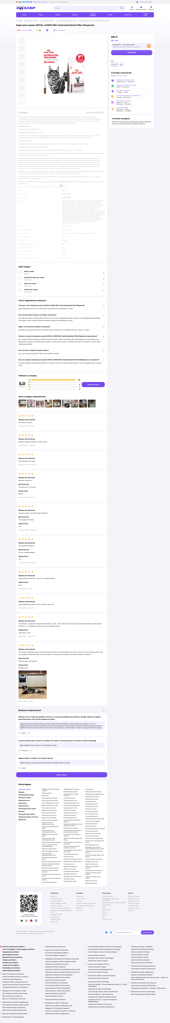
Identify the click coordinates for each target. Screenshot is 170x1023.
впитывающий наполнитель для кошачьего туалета (72, 831)
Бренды (104, 912)
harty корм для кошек (49, 808)
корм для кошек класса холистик (71, 794)
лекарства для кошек (92, 845)
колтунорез (89, 789)
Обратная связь (55, 919)
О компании (80, 896)
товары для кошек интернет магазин (50, 789)
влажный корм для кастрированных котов (49, 831)
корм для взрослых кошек (50, 851)
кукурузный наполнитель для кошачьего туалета (73, 824)
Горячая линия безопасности (85, 905)
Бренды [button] (21, 792)
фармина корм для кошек (50, 805)
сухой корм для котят (70, 800)
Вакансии (79, 908)
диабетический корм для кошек (50, 835)
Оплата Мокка (106, 905)
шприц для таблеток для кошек (93, 873)
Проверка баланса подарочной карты (114, 902)
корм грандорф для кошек (50, 803)
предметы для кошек (92, 796)
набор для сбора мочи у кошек (93, 877)
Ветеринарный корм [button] (26, 795)
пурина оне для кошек (49, 817)
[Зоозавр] (33, 8)
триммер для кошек (70, 881)
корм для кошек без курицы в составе (51, 878)
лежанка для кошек (91, 811)
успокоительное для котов (93, 859)
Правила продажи (56, 905)
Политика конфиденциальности (61, 908)
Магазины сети (107, 919)
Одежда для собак (134, 908)
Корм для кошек (47, 21)
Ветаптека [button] (22, 820)
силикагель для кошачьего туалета (72, 835)
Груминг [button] (21, 811)
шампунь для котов (70, 869)
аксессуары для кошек (71, 854)
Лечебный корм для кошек (67, 21)
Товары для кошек (31, 21)
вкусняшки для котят (70, 817)
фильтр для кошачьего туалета (95, 828)
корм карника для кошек (50, 798)
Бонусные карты (107, 896)
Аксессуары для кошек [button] (27, 809)
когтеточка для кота (91, 814)
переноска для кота (91, 806)
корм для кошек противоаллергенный (49, 854)
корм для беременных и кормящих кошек (49, 845)
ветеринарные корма (70, 791)
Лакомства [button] (22, 803)
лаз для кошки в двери (92, 821)
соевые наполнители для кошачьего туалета (72, 846)
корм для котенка (69, 798)
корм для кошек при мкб (50, 820)
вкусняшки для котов (70, 808)
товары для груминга (70, 866)
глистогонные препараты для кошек (94, 841)
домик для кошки (91, 809)
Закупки (79, 901)
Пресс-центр (80, 898)
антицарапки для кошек (71, 871)
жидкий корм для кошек (71, 789)
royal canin (45, 795)
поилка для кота (69, 864)
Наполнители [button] (23, 806)
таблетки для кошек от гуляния (92, 867)
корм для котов (47, 793)
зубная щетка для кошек (93, 833)
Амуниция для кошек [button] (26, 814)
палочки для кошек (70, 815)
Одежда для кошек (134, 901)
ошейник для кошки (91, 799)
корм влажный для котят (71, 803)
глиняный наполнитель (71, 828)
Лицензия (54, 896)
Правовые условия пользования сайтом (41, 931)
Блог (103, 916)
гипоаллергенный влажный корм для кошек (50, 864)
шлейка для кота (90, 801)
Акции (104, 907)
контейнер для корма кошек (73, 861)
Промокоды (106, 909)
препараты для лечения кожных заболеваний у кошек (94, 847)
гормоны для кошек (91, 864)
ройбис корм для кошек (49, 810)
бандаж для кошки (91, 883)
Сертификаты (55, 916)
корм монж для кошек (49, 813)
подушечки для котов (70, 813)
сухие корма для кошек (49, 882)
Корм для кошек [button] (24, 789)
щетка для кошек (69, 878)
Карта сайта (54, 921)
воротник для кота (91, 880)
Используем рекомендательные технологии (30, 933)
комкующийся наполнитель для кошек (72, 850)
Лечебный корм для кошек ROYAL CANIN (94, 21)
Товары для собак (133, 903)
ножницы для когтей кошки (72, 876)
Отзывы (104, 914)
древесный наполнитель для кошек (73, 839)
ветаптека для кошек (92, 836)
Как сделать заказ (56, 898)
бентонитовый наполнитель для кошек (72, 843)
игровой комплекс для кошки (94, 818)
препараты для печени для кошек (94, 851)
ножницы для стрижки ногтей (94, 794)
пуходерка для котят (70, 874)
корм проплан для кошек (50, 800)
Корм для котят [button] (24, 800)
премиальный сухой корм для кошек (51, 875)
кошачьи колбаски (69, 810)
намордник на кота (91, 804)
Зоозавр (19, 21)
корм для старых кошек (49, 848)
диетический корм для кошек (51, 861)
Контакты (79, 910)
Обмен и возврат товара (58, 903)
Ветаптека (131, 910)
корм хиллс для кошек (49, 815)
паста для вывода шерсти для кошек (94, 855)
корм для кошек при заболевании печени (48, 839)
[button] (59, 30)
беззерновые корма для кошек (49, 858)
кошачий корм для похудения (51, 842)
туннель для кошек (91, 816)
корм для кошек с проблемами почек (48, 823)
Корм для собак (133, 905)
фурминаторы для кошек (93, 791)
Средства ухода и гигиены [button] (28, 817)
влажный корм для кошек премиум (50, 871)
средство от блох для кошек (94, 838)
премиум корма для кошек (50, 868)
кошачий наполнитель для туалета (72, 820)
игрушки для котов (91, 823)
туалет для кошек (91, 826)
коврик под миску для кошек (73, 859)
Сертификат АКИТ (56, 914)
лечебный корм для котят (72, 805)
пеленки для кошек (91, 831)
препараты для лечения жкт (94, 870)
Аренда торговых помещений (85, 903)
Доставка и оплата (56, 901)
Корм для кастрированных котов (50, 827)
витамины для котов (91, 861)
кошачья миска (68, 856)
